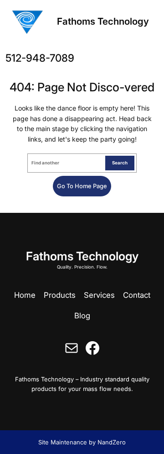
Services (99, 295)
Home (25, 295)
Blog (82, 315)
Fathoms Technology (103, 21)
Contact (136, 295)
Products (60, 295)
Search (120, 162)
